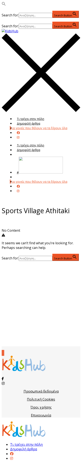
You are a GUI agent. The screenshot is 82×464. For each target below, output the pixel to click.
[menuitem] (11, 453)
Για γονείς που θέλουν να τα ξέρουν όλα (39, 128)
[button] (4, 4)
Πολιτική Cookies (41, 399)
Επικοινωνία (41, 415)
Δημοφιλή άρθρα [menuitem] (23, 449)
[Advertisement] (41, 303)
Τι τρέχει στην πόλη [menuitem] (26, 444)
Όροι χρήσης (41, 407)
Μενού (21, 154)
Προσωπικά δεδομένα (41, 391)
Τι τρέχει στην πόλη (30, 119)
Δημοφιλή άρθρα (28, 123)
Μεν (20, 177)
